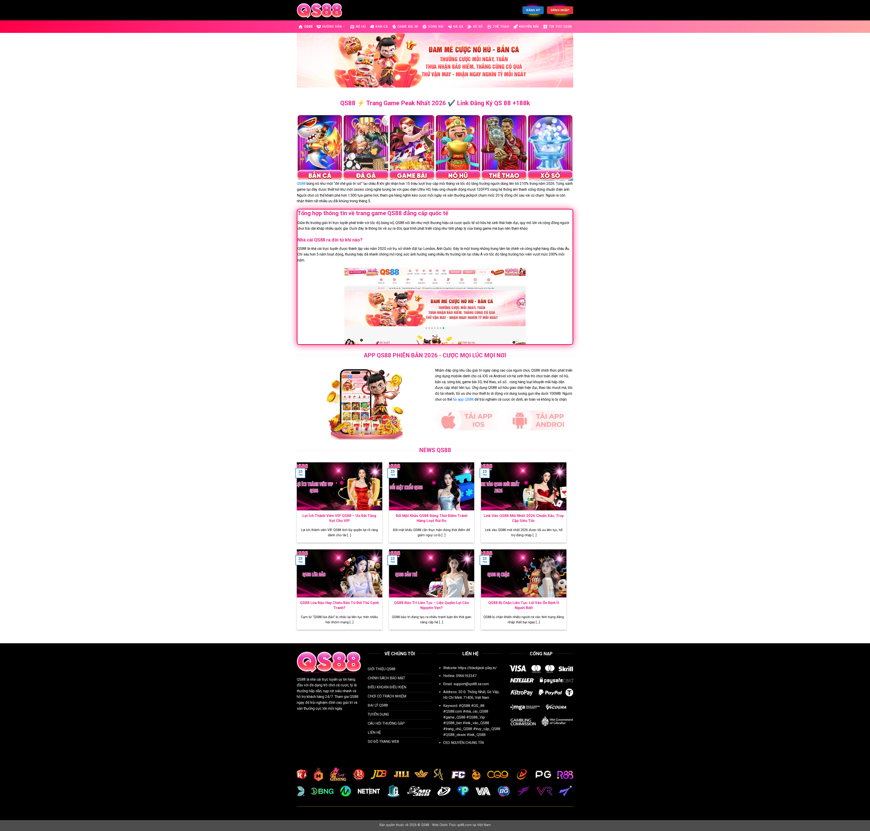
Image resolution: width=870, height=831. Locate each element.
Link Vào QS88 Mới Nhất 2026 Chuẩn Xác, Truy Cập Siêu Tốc (524, 518)
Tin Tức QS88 (560, 27)
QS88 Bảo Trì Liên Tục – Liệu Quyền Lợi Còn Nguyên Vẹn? (431, 605)
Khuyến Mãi (529, 27)
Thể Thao (501, 27)
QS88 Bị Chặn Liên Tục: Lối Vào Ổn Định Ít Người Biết (523, 605)
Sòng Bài (435, 27)
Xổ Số (478, 27)
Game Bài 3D (407, 27)
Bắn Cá (381, 27)
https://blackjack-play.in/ (477, 668)
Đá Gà (458, 27)
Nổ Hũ (361, 27)
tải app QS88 (463, 399)
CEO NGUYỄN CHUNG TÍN (463, 743)
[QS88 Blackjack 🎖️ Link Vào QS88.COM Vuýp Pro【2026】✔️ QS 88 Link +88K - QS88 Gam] (319, 10)
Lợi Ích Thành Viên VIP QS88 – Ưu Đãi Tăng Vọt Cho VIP (339, 518)
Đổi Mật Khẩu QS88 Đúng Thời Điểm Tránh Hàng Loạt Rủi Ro (431, 518)
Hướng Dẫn (332, 27)
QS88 (308, 27)
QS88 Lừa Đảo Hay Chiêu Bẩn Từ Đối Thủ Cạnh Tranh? (339, 605)
